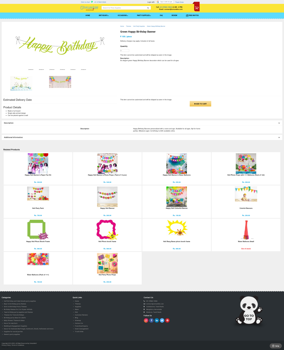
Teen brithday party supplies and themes (18, 312)
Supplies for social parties (13, 331)
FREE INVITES (193, 15)
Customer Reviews (81, 315)
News (77, 309)
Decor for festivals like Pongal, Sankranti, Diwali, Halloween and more (28, 329)
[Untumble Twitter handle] (162, 320)
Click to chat (85, 2)
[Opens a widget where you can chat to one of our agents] (276, 346)
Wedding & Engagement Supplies (15, 326)
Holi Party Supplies (139, 26)
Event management (82, 329)
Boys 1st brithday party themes (15, 304)
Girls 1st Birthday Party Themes (15, 306)
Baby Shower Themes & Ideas (14, 320)
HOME (88, 15)
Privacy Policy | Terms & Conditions (13, 345)
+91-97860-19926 (165, 7)
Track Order (179, 2)
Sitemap (78, 320)
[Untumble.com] (89, 8)
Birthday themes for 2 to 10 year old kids (18, 309)
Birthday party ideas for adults (15, 318)
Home (122, 26)
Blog (76, 318)
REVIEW (174, 15)
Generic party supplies (12, 334)
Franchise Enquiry (81, 326)
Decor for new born (10, 323)
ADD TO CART (201, 104)
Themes (128, 26)
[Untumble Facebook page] (151, 320)
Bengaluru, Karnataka (154, 309)
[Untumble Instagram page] (146, 320)
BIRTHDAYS (103, 15)
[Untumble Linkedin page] (157, 320)
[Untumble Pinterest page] (167, 320)
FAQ (161, 15)
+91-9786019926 (100, 2)
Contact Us (79, 323)
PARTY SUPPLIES (143, 15)
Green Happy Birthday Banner (156, 26)
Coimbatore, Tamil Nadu (155, 306)
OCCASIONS (122, 15)
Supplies (78, 306)
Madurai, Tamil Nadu (153, 312)
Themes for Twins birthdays (14, 315)
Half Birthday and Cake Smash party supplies (20, 301)
